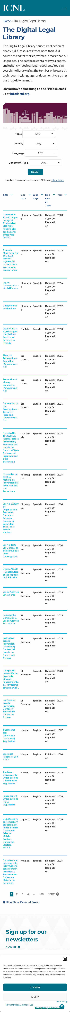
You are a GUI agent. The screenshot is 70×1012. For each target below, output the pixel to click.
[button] (65, 959)
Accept (35, 987)
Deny (35, 996)
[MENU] (64, 8)
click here (57, 180)
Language (35, 196)
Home (7, 21)
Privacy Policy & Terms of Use (19, 1004)
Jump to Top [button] (62, 1005)
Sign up (11, 947)
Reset (35, 171)
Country (23, 196)
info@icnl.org (19, 94)
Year (59, 194)
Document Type (48, 200)
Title (5, 194)
